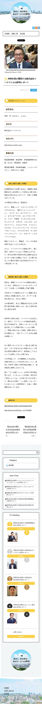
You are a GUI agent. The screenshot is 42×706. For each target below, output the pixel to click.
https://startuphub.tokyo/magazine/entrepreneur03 (20, 70)
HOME (6, 688)
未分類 (34, 90)
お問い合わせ (17, 632)
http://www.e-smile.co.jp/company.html (18, 406)
